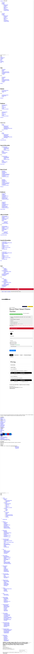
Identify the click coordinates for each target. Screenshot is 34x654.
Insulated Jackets (6, 134)
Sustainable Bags (6, 632)
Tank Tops (3, 73)
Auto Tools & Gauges (7, 614)
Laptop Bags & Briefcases (5, 174)
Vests (3, 138)
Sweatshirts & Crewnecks (5, 72)
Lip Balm (5, 599)
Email (1, 444)
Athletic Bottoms (6, 148)
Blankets (5, 566)
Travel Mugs (4, 196)
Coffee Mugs (4, 195)
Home (3, 291)
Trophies (3, 246)
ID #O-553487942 (12, 307)
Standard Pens (6, 221)
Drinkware (2, 192)
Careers (5, 6)
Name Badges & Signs (5, 245)
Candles (5, 567)
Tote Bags (3, 173)
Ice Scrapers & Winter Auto (8, 617)
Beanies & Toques (8, 503)
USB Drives (4, 275)
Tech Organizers (4, 274)
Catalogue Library (6, 10)
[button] (17, 11)
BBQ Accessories (6, 580)
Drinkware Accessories (5, 207)
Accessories (9, 291)
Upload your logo (12, 387)
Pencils (3, 230)
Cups (3, 244)
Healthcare (5, 589)
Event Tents (5, 607)
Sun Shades (5, 620)
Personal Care (6, 600)
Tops (1, 67)
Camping (5, 582)
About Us (3, 2)
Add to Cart (31, 306)
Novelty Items (6, 638)
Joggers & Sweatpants (5, 90)
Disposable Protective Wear (8, 588)
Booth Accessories (6, 606)
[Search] (1, 56)
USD (6, 0)
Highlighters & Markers (7, 557)
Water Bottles (4, 193)
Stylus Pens (5, 222)
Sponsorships (6, 7)
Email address (11, 386)
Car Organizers (6, 616)
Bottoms (2, 88)
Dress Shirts (3, 69)
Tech (1, 266)
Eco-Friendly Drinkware (7, 630)
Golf (2, 150)
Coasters (5, 568)
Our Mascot (5, 5)
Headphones (5, 269)
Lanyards (5, 609)
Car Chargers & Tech (7, 615)
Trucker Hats (4, 107)
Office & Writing (4, 214)
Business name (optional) (6, 648)
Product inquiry (24, 306)
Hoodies (3, 70)
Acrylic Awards (4, 241)
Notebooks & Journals (5, 218)
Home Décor (6, 569)
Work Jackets (6, 137)
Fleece (3, 124)
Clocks (3, 248)
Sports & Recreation (5, 145)
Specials (3, 3)
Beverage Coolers (4, 198)
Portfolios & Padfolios (7, 562)
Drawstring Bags (4, 172)
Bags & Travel (3, 169)
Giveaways (5, 608)
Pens (2, 220)
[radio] (11, 334)
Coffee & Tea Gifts (6, 624)
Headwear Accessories (9, 507)
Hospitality (5, 590)
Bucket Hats (4, 105)
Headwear (2, 103)
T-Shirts (3, 74)
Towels (5, 149)
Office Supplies (4, 219)
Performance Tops (6, 147)
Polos (3, 78)
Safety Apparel (6, 594)
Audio (3, 267)
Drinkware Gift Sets (5, 197)
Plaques (3, 255)
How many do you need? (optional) (8, 649)
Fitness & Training (4, 156)
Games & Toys (6, 636)
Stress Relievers (6, 640)
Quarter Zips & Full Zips (5, 71)
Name (1, 443)
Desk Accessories (4, 226)
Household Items (6, 570)
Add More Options (12, 350)
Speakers (5, 280)
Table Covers (6, 610)
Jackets (3, 125)
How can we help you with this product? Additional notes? (11, 652)
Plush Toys (5, 639)
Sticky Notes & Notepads (7, 563)
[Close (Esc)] (28, 642)
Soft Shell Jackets (6, 127)
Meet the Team (6, 4)
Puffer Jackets (6, 126)
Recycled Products (6, 631)
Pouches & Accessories (5, 176)
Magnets (3, 217)
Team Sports (4, 153)
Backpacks (3, 179)
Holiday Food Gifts (6, 625)
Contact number (5, 647)
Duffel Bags (4, 171)
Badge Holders (6, 605)
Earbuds (5, 268)
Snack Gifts (5, 626)
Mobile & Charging (5, 270)
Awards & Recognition (5, 240)
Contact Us (5, 8)
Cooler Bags (4, 175)
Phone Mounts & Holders (7, 619)
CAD (9, 0)
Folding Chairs (6, 583)
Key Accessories (6, 618)
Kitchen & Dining (6, 571)
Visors (3, 108)
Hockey (3, 151)
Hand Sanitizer (6, 598)
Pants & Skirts (4, 91)
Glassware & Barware (5, 204)
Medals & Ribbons (4, 243)
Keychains (5, 637)
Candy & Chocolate (6, 623)
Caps (3, 106)
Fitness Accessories (6, 159)
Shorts (3, 96)
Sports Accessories (4, 152)
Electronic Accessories (5, 284)
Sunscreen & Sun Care (7, 601)
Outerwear (5, 508)
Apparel (5, 291)
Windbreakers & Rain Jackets (8, 128)
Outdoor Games (6, 584)
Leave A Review (6, 9)
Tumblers (3, 194)
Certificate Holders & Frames (6, 247)
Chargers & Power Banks (7, 271)
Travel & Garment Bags (5, 183)
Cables (5, 272)
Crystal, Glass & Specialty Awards (7, 242)
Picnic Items (5, 585)
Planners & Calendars (5, 223)
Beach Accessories (6, 581)
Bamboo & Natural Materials (8, 629)
